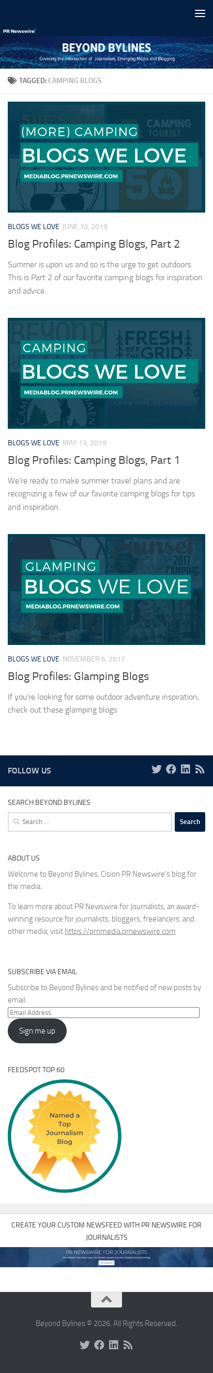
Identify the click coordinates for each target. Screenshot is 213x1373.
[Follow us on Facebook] (171, 769)
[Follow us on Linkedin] (185, 769)
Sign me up (37, 1031)
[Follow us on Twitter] (156, 769)
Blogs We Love (33, 226)
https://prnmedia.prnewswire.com (120, 931)
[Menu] (200, 13)
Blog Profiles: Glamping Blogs (78, 676)
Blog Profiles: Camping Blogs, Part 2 (94, 244)
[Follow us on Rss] (200, 769)
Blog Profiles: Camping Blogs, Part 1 (94, 460)
